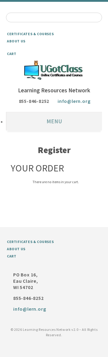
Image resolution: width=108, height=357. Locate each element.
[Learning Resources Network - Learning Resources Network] (54, 70)
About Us (16, 41)
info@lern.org (74, 101)
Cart (11, 53)
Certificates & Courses (30, 34)
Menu (54, 121)
